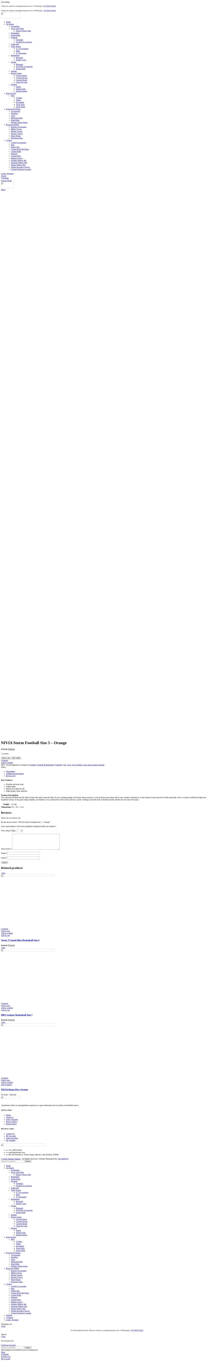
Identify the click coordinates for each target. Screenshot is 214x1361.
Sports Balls (15, 35)
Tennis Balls (21, 69)
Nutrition (14, 113)
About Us (10, 1117)
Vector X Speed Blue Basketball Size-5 (20, 940)
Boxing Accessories (18, 127)
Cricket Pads (16, 156)
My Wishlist (10, 1140)
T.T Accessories (22, 49)
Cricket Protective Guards (21, 169)
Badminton (15, 55)
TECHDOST (63, 1159)
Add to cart (6, 758)
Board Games (16, 73)
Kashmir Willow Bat (19, 163)
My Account (11, 1136)
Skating (14, 84)
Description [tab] (10, 771)
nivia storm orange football (93, 765)
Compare (9, 1318)
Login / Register (12, 1320)
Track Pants (20, 107)
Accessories (15, 111)
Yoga (13, 116)
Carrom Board (21, 80)
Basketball (15, 33)
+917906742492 (31, 6)
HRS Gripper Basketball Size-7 (17, 1015)
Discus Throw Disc (23, 31)
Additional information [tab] (15, 774)
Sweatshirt (20, 102)
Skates (18, 87)
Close (3, 1326)
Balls (18, 51)
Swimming (15, 26)
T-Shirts (19, 98)
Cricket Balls (16, 151)
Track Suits (20, 105)
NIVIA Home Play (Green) (14, 1089)
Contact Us (10, 1134)
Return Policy (11, 1124)
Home (8, 1115)
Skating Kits (21, 89)
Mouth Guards (16, 131)
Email (4, 858)
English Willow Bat (18, 160)
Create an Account (8, 1345)
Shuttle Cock (21, 60)
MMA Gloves (16, 129)
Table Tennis (16, 46)
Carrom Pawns (21, 78)
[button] (5, 935)
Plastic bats (15, 147)
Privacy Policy (11, 1122)
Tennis (13, 62)
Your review (6, 849)
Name (4, 853)
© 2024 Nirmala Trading (10, 1159)
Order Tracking (12, 1119)
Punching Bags (17, 138)
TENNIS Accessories (24, 67)
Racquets (19, 58)
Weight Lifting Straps (19, 122)
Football (14, 37)
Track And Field (17, 29)
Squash (14, 71)
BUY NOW (16, 758)
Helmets (14, 154)
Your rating (6, 831)
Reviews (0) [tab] (10, 776)
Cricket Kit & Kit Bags (20, 149)
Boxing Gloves (17, 134)
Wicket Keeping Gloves (20, 167)
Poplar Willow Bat (18, 165)
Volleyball (15, 44)
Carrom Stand (21, 75)
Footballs (19, 40)
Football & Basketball (45, 765)
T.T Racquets (21, 53)
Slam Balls (15, 120)
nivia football (77, 765)
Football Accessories (24, 42)
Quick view (5, 931)
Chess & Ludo (21, 82)
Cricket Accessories (18, 143)
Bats (12, 145)
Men (12, 96)
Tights (18, 100)
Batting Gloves (17, 158)
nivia (69, 765)
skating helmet (21, 91)
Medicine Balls (17, 118)
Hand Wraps (16, 136)
